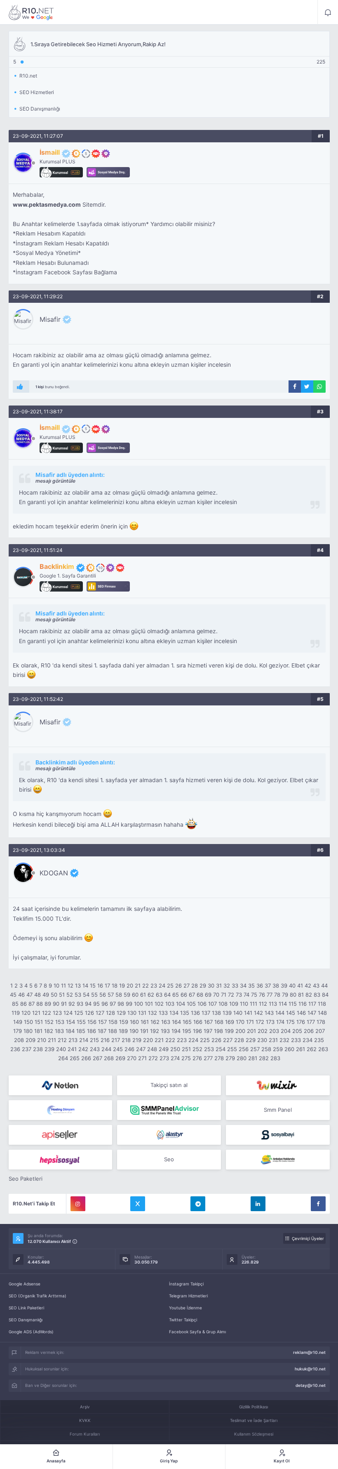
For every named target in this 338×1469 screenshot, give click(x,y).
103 (169, 1003)
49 (45, 994)
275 (186, 1058)
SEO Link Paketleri (26, 1307)
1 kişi (39, 386)
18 (114, 985)
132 (152, 1012)
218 (126, 1040)
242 (83, 1049)
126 (89, 1012)
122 (46, 1012)
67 (192, 994)
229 (251, 1040)
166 (197, 1022)
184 (70, 1031)
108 (223, 1003)
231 (273, 1040)
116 (302, 1003)
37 (268, 985)
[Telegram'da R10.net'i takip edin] (197, 1203)
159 (123, 1022)
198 (218, 1031)
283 (275, 1058)
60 (135, 994)
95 (96, 1003)
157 (102, 1022)
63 (159, 994)
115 (293, 1003)
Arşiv (85, 1406)
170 (240, 1022)
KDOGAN (54, 873)
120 (26, 1012)
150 (28, 1022)
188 (112, 1031)
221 (159, 1040)
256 (244, 1049)
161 (145, 1022)
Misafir (50, 319)
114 (283, 1003)
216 (105, 1040)
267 (97, 1058)
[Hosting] (61, 1085)
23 (153, 985)
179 (17, 1031)
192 (154, 1031)
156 (91, 1022)
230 (262, 1040)
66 (184, 994)
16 (100, 985)
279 (230, 1058)
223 (182, 1040)
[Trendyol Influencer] (278, 1085)
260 (289, 1049)
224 (193, 1040)
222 (170, 1040)
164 (176, 1022)
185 (80, 1031)
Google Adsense (24, 1283)
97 (113, 1003)
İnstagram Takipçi (186, 1283)
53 (78, 994)
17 (107, 985)
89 (48, 1003)
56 (102, 994)
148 (322, 1012)
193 (165, 1031)
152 (49, 1022)
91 (64, 1003)
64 (167, 994)
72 (231, 994)
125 (78, 1012)
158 (112, 1022)
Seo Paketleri (25, 1178)
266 (86, 1058)
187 (102, 1031)
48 (37, 994)
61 (143, 994)
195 (186, 1031)
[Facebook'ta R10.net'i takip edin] (318, 1203)
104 (180, 1003)
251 (186, 1049)
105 (191, 1003)
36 (259, 985)
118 (322, 1003)
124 (68, 1012)
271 (142, 1058)
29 (203, 985)
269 (120, 1058)
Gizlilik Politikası (253, 1406)
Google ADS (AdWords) (31, 1331)
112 (263, 1003)
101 (149, 1003)
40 (292, 985)
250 (175, 1049)
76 (262, 994)
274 (175, 1058)
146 (301, 1012)
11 (63, 985)
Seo (169, 1159)
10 (56, 985)
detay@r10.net (311, 1385)
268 (109, 1058)
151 (39, 1022)
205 (297, 1031)
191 (144, 1031)
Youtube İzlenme (185, 1307)
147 (311, 1012)
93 (80, 1003)
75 (254, 994)
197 (208, 1031)
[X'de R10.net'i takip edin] (137, 1203)
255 (232, 1049)
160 (134, 1022)
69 (208, 994)
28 (194, 985)
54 (86, 994)
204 (286, 1031)
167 (208, 1022)
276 (197, 1058)
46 (21, 994)
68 (200, 994)
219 (136, 1040)
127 (100, 1012)
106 (202, 1003)
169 (229, 1022)
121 (36, 1012)
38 (275, 985)
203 (274, 1031)
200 (240, 1031)
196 (197, 1031)
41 (300, 985)
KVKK (85, 1420)
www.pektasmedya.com (47, 204)
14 (85, 985)
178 (321, 1022)
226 (216, 1040)
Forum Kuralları (85, 1433)
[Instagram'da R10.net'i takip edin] (77, 1203)
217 (115, 1040)
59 (127, 994)
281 (252, 1058)
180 (28, 1031)
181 (38, 1031)
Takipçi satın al (169, 1085)
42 (308, 985)
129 (121, 1012)
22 (145, 985)
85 (15, 1003)
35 (251, 985)
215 (94, 1040)
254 (220, 1049)
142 (258, 1012)
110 (244, 1003)
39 (284, 985)
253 (209, 1049)
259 (278, 1049)
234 (307, 1040)
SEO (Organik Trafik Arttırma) (37, 1295)
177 (311, 1022)
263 (323, 1049)
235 (319, 1040)
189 (123, 1031)
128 (110, 1012)
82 (308, 994)
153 (59, 1022)
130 (131, 1012)
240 (61, 1049)
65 (175, 994)
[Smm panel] (169, 1110)
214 (83, 1040)
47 (29, 994)
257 (255, 1049)
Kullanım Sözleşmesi (253, 1433)
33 (235, 985)
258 (266, 1049)
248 (152, 1049)
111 (253, 1003)
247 (141, 1049)
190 (133, 1031)
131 (142, 1012)
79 (285, 994)
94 (88, 1003)
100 (138, 1003)
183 (59, 1031)
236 (15, 1049)
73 (239, 994)
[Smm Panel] (61, 1135)
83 (317, 994)
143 (269, 1012)
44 (324, 985)
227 (227, 1040)
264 (63, 1058)
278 (219, 1058)
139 (227, 1012)
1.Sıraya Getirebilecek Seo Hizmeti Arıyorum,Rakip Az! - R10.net (31, 12)
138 (216, 1012)
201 (251, 1031)
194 (176, 1031)
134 (173, 1012)
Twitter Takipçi (183, 1319)
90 (56, 1003)
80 (293, 994)
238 (38, 1049)
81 (301, 994)
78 (277, 994)
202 (263, 1031)
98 (120, 1003)
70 (216, 994)
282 (264, 1058)
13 (78, 985)
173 (270, 1022)
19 (122, 985)
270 (131, 1058)
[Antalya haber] (278, 1160)
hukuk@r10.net (310, 1368)
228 (239, 1040)
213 (72, 1040)
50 (54, 994)
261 (300, 1049)
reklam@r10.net (309, 1352)
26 (178, 985)
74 (246, 994)
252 (197, 1049)
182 (48, 1031)
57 (111, 994)
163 (165, 1022)
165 (187, 1022)
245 (118, 1049)
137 (206, 1012)
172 (260, 1022)
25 (170, 985)
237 (26, 1049)
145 (290, 1012)
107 (212, 1003)
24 (162, 985)
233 (296, 1040)
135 (184, 1012)
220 (148, 1040)
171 (250, 1022)
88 (39, 1003)
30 (211, 985)
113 (273, 1003)
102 (159, 1003)
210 (41, 1040)
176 (300, 1022)
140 (237, 1012)
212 (62, 1040)
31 (219, 985)
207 (320, 1031)
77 (269, 994)
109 (233, 1003)
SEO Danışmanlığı (25, 1319)
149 (17, 1022)
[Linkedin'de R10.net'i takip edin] (258, 1203)
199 (229, 1031)
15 (93, 985)
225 (205, 1040)
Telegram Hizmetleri (188, 1295)
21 (138, 985)
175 (290, 1022)
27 (186, 985)
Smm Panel (278, 1109)
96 (104, 1003)
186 (91, 1031)
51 (62, 994)
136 (195, 1012)
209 (30, 1040)
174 (280, 1022)
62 (151, 994)
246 (129, 1049)
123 (57, 1012)
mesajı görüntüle (55, 481)
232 (284, 1040)
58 (118, 994)
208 (19, 1040)
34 (243, 985)
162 (155, 1022)
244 (106, 1049)
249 (164, 1049)
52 (69, 994)
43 (316, 985)
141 (248, 1012)
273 (164, 1058)
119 (16, 1012)
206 (309, 1031)
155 (81, 1022)
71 (223, 994)
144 (279, 1012)
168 (218, 1022)
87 (31, 1003)
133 (163, 1012)
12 (70, 985)
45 (13, 994)
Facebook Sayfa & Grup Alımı (197, 1331)
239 (49, 1049)
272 (153, 1058)
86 (23, 1003)
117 (312, 1003)
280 (241, 1058)
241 (72, 1049)
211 (52, 1040)
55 (94, 994)
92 (71, 1003)
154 (70, 1022)
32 (226, 985)
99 (129, 1003)
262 (312, 1049)
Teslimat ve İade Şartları (253, 1420)
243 (95, 1049)
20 (130, 985)
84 (325, 994)
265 (75, 1058)
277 (208, 1058)
